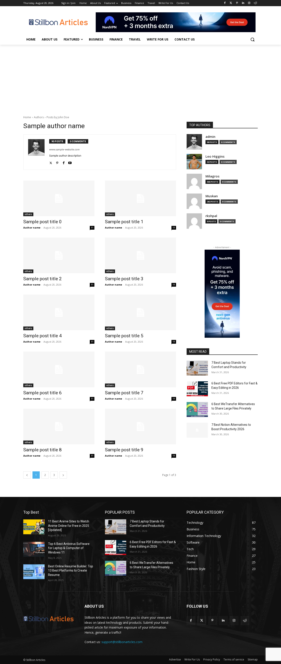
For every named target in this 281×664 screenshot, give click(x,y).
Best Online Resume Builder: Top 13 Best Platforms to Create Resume (70, 570)
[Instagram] (249, 3)
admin (210, 137)
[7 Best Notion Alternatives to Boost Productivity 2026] (197, 430)
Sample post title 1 (124, 221)
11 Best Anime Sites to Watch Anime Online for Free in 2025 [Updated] (68, 526)
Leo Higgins (215, 156)
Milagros (212, 176)
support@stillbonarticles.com (121, 642)
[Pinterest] (237, 3)
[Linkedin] (243, 3)
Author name (31, 227)
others (28, 214)
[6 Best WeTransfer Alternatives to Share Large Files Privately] (197, 409)
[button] (252, 39)
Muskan (211, 196)
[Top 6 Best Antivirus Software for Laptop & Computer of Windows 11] (34, 549)
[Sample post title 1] (140, 198)
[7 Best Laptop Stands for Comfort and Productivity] (197, 368)
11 (92, 227)
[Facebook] (224, 3)
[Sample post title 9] (140, 426)
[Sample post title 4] (58, 312)
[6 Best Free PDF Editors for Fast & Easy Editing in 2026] (197, 388)
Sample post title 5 (124, 335)
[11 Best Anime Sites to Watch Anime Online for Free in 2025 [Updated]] (34, 526)
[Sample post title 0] (58, 198)
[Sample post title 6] (58, 369)
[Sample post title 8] (58, 426)
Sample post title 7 (124, 392)
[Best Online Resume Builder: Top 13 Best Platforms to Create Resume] (34, 571)
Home (27, 117)
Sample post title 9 (124, 449)
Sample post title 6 (42, 392)
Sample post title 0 (42, 221)
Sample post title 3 (124, 278)
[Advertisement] (140, 78)
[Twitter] (230, 3)
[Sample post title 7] (140, 369)
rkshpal (211, 216)
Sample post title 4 (42, 335)
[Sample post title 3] (140, 255)
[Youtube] (70, 162)
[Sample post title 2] (58, 255)
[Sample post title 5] (140, 312)
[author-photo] (38, 152)
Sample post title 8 (42, 449)
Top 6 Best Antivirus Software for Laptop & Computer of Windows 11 (69, 548)
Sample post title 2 (42, 278)
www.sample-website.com (64, 149)
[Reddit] (255, 3)
